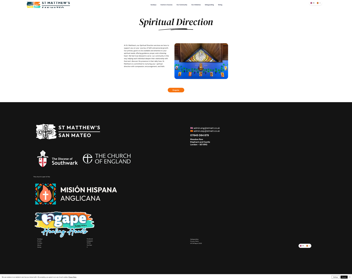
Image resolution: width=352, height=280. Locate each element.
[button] (168, 4)
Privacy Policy (194, 241)
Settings (335, 277)
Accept (344, 277)
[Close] (350, 277)
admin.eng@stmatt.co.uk (207, 128)
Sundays (40, 239)
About (39, 245)
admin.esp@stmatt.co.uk (207, 130)
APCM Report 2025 (196, 243)
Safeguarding (194, 239)
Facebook (90, 239)
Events (39, 241)
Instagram (90, 241)
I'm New (39, 243)
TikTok (89, 243)
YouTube (89, 245)
